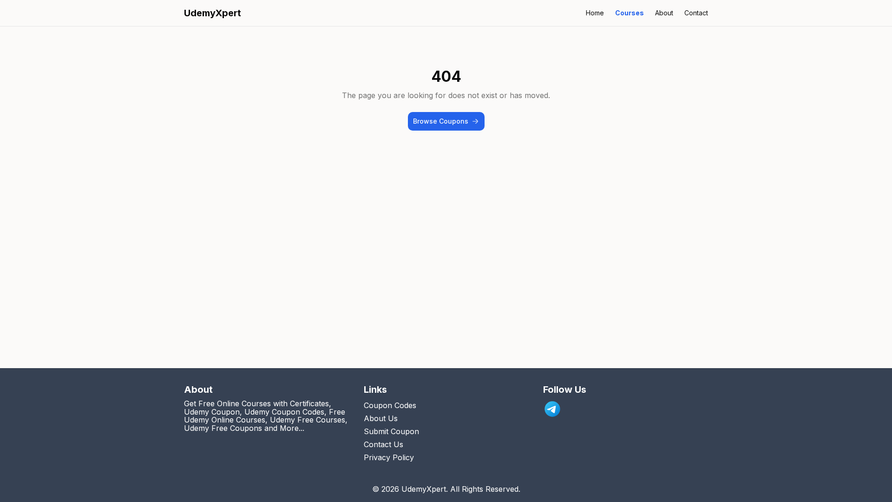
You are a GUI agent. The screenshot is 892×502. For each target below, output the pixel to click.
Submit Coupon (391, 431)
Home (595, 13)
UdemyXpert (212, 13)
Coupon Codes (390, 405)
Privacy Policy (389, 457)
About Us (381, 418)
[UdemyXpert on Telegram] (552, 409)
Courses (629, 13)
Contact (696, 13)
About (664, 13)
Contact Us (383, 444)
